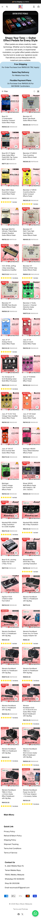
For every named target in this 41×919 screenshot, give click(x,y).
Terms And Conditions (12, 848)
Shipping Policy (10, 840)
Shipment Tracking (11, 844)
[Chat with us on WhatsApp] (35, 913)
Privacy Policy (9, 831)
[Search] (7, 6)
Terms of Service (10, 853)
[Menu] (2, 6)
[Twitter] (22, 914)
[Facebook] (18, 914)
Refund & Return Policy (13, 836)
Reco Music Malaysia (24, 904)
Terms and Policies (20, 909)
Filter (6, 91)
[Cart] (38, 6)
